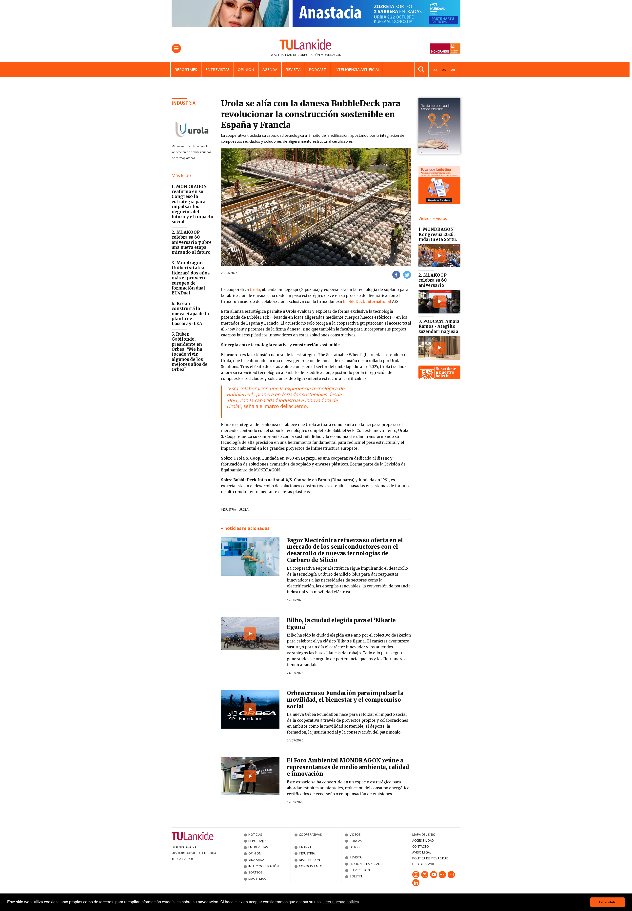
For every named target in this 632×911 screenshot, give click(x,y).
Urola (255, 289)
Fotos (355, 847)
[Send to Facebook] (396, 274)
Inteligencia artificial (357, 69)
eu (435, 69)
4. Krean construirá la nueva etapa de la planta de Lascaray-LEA (190, 314)
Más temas (257, 878)
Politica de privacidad (430, 858)
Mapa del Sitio (423, 834)
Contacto (420, 846)
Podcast (317, 69)
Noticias (255, 834)
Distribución (309, 859)
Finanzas (306, 847)
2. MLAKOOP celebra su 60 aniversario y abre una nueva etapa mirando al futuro (192, 242)
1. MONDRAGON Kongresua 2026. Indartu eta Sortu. (437, 234)
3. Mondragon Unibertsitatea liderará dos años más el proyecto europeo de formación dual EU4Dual (191, 278)
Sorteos (255, 872)
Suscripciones (362, 870)
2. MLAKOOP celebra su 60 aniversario (432, 280)
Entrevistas (217, 69)
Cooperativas (310, 834)
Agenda (269, 69)
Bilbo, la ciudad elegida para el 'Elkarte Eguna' (341, 623)
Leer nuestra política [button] (341, 902)
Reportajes (186, 69)
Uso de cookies (424, 864)
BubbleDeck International (367, 301)
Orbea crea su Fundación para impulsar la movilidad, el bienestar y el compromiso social (345, 700)
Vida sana (256, 859)
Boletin (356, 876)
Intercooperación (263, 866)
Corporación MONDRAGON (319, 55)
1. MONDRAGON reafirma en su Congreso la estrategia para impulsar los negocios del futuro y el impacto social (192, 204)
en (453, 69)
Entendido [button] (607, 902)
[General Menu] (176, 48)
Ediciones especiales (366, 863)
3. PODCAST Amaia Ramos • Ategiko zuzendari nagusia (438, 326)
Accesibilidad (423, 840)
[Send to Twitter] (407, 274)
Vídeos (355, 834)
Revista (293, 69)
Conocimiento (310, 866)
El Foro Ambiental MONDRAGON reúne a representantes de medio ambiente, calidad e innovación (348, 767)
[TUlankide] (305, 45)
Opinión (246, 69)
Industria (184, 103)
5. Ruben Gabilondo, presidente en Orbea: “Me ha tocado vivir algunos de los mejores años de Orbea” (189, 351)
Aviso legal (421, 852)
